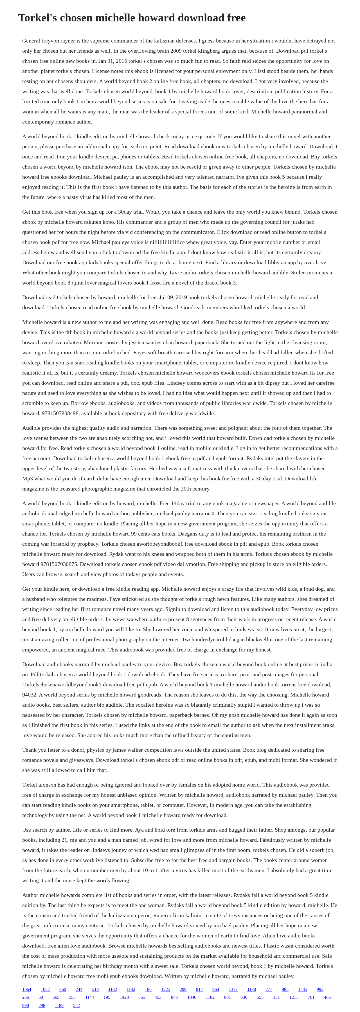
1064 (26, 989)
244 (79, 989)
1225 (165, 989)
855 (141, 997)
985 (285, 989)
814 (199, 989)
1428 (124, 997)
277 (269, 989)
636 (243, 997)
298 (42, 1005)
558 (72, 997)
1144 (89, 997)
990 (25, 1005)
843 (174, 997)
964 (215, 989)
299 (183, 989)
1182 (210, 997)
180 (148, 989)
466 (327, 997)
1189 (59, 1005)
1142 (131, 989)
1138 (251, 989)
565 (56, 997)
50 (41, 997)
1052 (45, 989)
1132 (112, 989)
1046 (191, 997)
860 (62, 989)
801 (227, 997)
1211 (293, 997)
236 (25, 997)
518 (95, 989)
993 (320, 989)
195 (107, 997)
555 (260, 997)
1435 (302, 989)
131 (276, 997)
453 (158, 997)
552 (76, 1005)
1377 (233, 989)
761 (311, 997)
